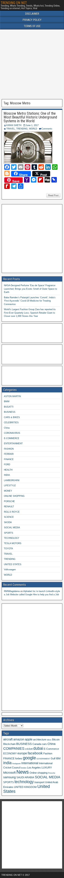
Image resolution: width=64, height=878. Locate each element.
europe (22, 753)
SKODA (8, 522)
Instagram (16, 763)
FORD (7, 464)
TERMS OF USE (32, 26)
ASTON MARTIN (12, 396)
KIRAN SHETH (13, 125)
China (7, 428)
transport (39, 782)
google (29, 757)
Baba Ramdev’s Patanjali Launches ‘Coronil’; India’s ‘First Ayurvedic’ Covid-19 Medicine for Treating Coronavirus (29, 300)
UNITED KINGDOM (25, 787)
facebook (35, 753)
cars (44, 744)
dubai (38, 748)
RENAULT (9, 506)
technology (24, 782)
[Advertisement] (32, 64)
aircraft (8, 739)
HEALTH (8, 470)
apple (28, 739)
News (22, 772)
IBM (58, 758)
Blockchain (9, 744)
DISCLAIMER (32, 13)
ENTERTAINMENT (13, 443)
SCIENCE (9, 517)
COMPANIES (13, 748)
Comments (46, 128)
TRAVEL (10, 128)
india (7, 763)
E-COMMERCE (11, 438)
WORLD (33, 128)
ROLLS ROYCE (12, 512)
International (29, 763)
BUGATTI (8, 407)
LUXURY (46, 767)
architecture (39, 739)
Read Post (53, 195)
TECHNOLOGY (11, 538)
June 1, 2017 (32, 125)
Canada (36, 744)
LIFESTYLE (10, 485)
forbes (18, 758)
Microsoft (9, 772)
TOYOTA (8, 548)
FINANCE (9, 459)
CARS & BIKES (12, 417)
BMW (6, 401)
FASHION (9, 449)
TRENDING (22, 128)
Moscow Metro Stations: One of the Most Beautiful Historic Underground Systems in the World (30, 117)
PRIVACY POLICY (32, 20)
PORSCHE (9, 501)
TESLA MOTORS (12, 543)
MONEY (8, 491)
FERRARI (9, 454)
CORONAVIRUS (12, 433)
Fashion (47, 753)
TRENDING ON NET (14, 3)
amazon (18, 739)
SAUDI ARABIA (25, 777)
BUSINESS (9, 412)
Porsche (51, 773)
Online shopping (38, 772)
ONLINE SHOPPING (14, 496)
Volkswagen (10, 569)
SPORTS (8, 533)
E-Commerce (51, 748)
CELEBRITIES (11, 422)
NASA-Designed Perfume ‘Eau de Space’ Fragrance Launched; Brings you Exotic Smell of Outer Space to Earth (30, 288)
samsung (9, 777)
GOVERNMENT (43, 759)
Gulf (53, 758)
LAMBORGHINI (11, 480)
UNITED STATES (12, 564)
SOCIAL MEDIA (12, 527)
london (23, 768)
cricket (29, 748)
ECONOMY (10, 753)
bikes (49, 740)
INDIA (7, 475)
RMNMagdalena (12, 591)
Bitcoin (56, 739)
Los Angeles (34, 767)
